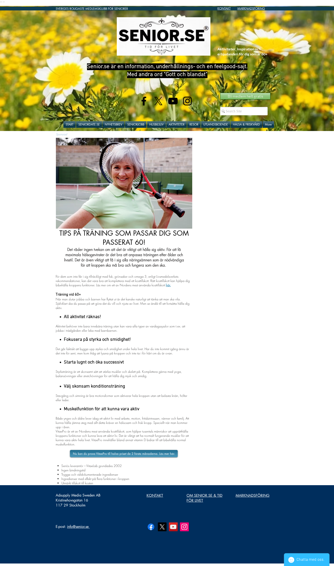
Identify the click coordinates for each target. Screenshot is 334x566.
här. (168, 285)
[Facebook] (151, 526)
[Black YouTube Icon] (173, 101)
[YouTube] (173, 526)
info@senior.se (78, 526)
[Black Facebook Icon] (144, 101)
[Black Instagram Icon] (187, 101)
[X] (158, 101)
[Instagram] (184, 526)
